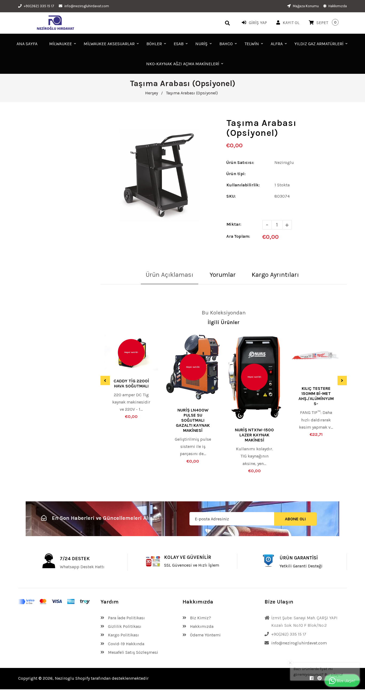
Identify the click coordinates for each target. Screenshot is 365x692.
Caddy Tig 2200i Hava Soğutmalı (131, 383)
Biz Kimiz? (200, 617)
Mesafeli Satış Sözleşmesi (132, 652)
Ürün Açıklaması (169, 274)
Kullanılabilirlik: (243, 184)
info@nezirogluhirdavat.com (86, 6)
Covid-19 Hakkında (125, 643)
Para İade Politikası (126, 617)
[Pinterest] (319, 678)
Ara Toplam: (238, 236)
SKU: (231, 196)
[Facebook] (311, 678)
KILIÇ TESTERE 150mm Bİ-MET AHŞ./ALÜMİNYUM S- (316, 396)
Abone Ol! (295, 518)
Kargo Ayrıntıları (275, 274)
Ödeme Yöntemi (205, 634)
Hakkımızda (337, 6)
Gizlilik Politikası (124, 626)
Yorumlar (222, 274)
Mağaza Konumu (305, 6)
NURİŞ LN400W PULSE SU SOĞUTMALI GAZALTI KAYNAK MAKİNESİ (193, 420)
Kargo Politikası (123, 634)
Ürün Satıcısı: (240, 162)
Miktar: (233, 224)
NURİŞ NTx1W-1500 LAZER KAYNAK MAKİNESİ (254, 435)
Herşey (151, 92)
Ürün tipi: (236, 173)
